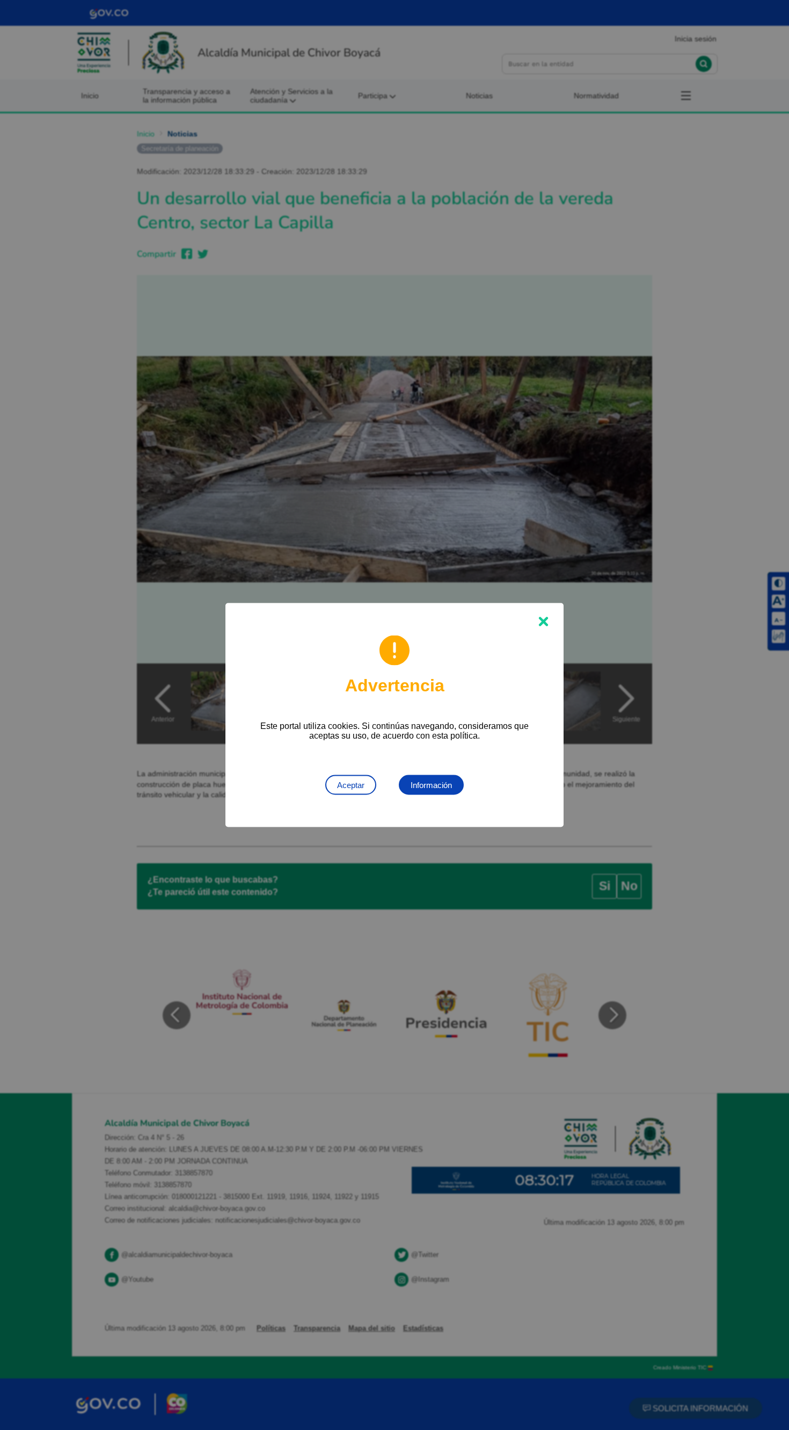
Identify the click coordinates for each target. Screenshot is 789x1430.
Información (431, 785)
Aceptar (350, 785)
